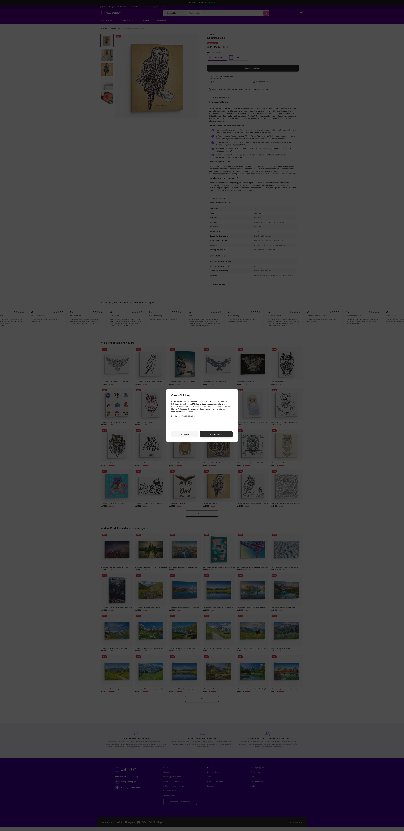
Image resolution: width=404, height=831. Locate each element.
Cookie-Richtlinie (188, 416)
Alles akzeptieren (216, 434)
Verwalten (185, 434)
